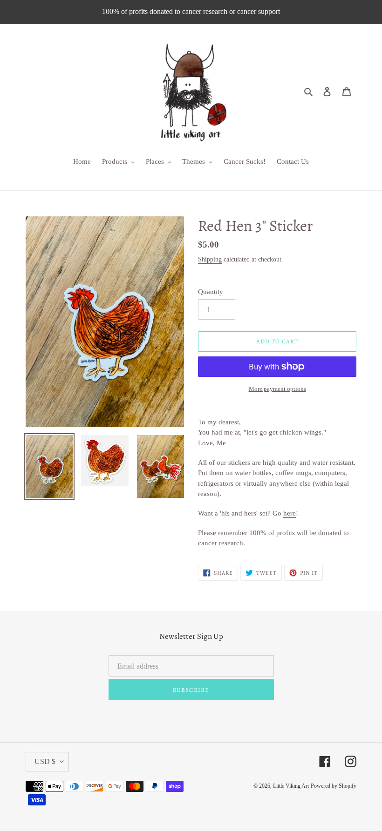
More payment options (277, 388)
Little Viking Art (291, 786)
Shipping (210, 259)
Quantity (210, 291)
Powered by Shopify (333, 786)
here (289, 513)
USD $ (44, 761)
